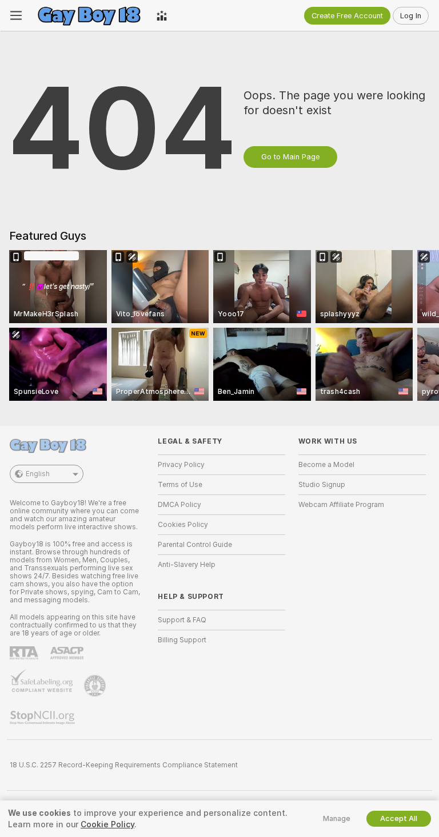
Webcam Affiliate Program (341, 505)
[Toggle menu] (16, 15)
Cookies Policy (183, 525)
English (38, 474)
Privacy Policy (181, 465)
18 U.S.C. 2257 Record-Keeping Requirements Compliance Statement (124, 765)
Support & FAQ (182, 620)
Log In (410, 15)
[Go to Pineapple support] (96, 686)
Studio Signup (321, 485)
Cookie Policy (107, 824)
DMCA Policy (179, 505)
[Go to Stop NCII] (43, 718)
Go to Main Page (290, 156)
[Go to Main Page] (89, 15)
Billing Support (182, 640)
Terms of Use (180, 485)
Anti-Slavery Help (186, 565)
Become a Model (326, 465)
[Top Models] (161, 15)
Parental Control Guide (195, 545)
